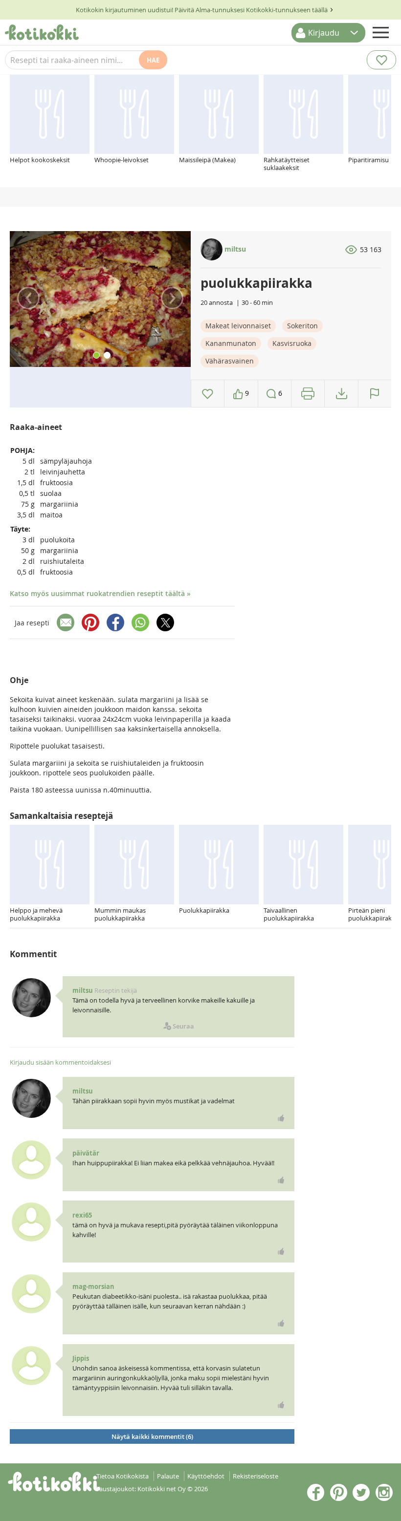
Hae (153, 60)
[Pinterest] (90, 622)
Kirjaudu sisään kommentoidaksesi (60, 1062)
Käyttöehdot (205, 1476)
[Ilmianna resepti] (374, 393)
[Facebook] (115, 622)
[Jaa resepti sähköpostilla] (65, 622)
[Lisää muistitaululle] (207, 393)
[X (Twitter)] (165, 622)
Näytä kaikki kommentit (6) (152, 1436)
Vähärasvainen (229, 360)
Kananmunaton (230, 343)
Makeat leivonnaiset (238, 325)
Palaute (168, 1476)
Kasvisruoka (292, 343)
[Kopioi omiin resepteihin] (341, 393)
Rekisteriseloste (255, 1476)
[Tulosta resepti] (307, 393)
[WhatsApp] (140, 622)
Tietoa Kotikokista (122, 1476)
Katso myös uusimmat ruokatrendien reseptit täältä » (100, 593)
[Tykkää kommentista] (281, 1118)
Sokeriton (302, 325)
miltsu (234, 249)
